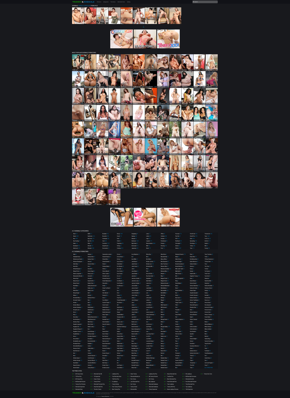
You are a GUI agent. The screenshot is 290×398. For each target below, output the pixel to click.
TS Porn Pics (78, 376)
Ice (118, 360)
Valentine (208, 283)
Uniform (208, 241)
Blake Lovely (91, 326)
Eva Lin (119, 278)
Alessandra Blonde (78, 276)
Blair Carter (91, 324)
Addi (75, 254)
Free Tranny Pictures (117, 386)
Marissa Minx (164, 271)
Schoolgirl (178, 243)
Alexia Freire (76, 283)
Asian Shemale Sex (171, 373)
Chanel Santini (106, 261)
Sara (192, 278)
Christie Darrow (106, 278)
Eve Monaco (120, 285)
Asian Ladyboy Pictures (172, 389)
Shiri (191, 309)
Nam (162, 338)
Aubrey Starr (91, 259)
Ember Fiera (106, 365)
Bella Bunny (91, 309)
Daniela (104, 317)
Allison (75, 295)
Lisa (148, 331)
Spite (192, 336)
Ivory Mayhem (136, 254)
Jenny (134, 297)
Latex (148, 233)
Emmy (119, 259)
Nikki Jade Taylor (180, 268)
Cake (89, 350)
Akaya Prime (77, 271)
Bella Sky (90, 312)
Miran (163, 321)
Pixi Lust (177, 338)
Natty (177, 256)
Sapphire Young (195, 276)
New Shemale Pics (171, 379)
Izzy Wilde (135, 259)
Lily (147, 321)
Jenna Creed (135, 288)
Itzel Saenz (120, 365)
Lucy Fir (148, 350)
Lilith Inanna (149, 319)
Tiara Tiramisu (209, 254)
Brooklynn (91, 338)
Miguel (163, 300)
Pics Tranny (133, 379)
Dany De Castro (106, 324)
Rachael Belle (179, 362)
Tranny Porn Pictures (80, 384)
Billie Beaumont (92, 319)
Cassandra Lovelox (107, 254)
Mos (162, 329)
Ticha (207, 256)
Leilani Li (149, 300)
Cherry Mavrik (106, 271)
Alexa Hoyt (76, 278)
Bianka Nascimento (93, 317)
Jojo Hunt (134, 317)
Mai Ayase (149, 360)
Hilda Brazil (120, 343)
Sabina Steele (194, 264)
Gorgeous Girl (121, 317)
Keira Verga (135, 350)
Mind (163, 312)
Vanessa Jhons (209, 288)
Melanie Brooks (165, 283)
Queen (177, 358)
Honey (119, 353)
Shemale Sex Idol (190, 379)
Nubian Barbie (179, 290)
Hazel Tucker (120, 338)
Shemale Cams (121, 1)
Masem (163, 273)
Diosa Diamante (106, 343)
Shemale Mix (133, 389)
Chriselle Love (106, 276)
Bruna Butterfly (92, 341)
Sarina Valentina (195, 285)
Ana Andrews (77, 319)
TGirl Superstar (189, 389)
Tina (206, 264)
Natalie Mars (164, 365)
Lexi (148, 309)
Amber (75, 302)
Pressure (177, 353)
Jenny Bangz (135, 300)
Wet (206, 245)
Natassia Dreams (180, 254)
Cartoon (90, 365)
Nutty (177, 295)
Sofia (191, 324)
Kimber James (150, 261)
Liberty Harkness (151, 314)
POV (177, 238)
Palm (177, 305)
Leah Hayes (149, 290)
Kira (147, 268)
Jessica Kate (135, 309)
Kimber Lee (150, 264)
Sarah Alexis (193, 280)
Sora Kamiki (193, 331)
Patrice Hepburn (179, 319)
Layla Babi (149, 288)
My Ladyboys (152, 381)
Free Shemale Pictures (191, 381)
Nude (148, 248)
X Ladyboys (115, 381)
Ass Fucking (76, 241)
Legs (148, 238)
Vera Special (208, 305)
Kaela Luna (135, 321)
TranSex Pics (170, 376)
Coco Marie (105, 300)
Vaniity (207, 290)
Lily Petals (149, 326)
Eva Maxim (120, 280)
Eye (118, 290)
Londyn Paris (149, 346)
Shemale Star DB (98, 373)
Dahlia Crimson (106, 309)
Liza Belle (149, 338)
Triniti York (207, 273)
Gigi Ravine (120, 307)
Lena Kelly (149, 302)
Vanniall (207, 295)
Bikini (90, 243)
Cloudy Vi (105, 295)
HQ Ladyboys (189, 373)
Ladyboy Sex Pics (153, 373)
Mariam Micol (165, 266)
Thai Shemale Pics (190, 384)
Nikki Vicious (179, 273)
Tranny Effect (97, 381)
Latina (148, 236)
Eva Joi (119, 276)
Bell (89, 302)
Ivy (133, 256)
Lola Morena (150, 343)
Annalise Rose (77, 343)
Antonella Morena (78, 346)
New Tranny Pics (116, 389)
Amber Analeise (77, 307)
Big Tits (91, 241)
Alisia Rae (76, 290)
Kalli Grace (135, 324)
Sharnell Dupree (194, 305)
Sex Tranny (133, 384)
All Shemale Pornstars (191, 376)
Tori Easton (208, 271)
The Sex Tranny (97, 389)
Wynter (207, 336)
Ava (89, 266)
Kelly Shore (135, 355)
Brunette (105, 236)
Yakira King (208, 338)
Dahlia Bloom (106, 307)
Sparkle (192, 333)
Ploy (177, 341)
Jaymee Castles (136, 283)
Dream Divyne (106, 353)
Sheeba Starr (194, 307)
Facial (119, 236)
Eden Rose (105, 360)
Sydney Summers (195, 353)
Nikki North (178, 271)
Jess (133, 302)
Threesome (208, 233)
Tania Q (193, 355)
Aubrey (90, 254)
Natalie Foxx (164, 362)
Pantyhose (164, 241)
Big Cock (91, 238)
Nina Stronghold (179, 278)
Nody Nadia (178, 283)
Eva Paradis (120, 283)
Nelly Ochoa (178, 259)
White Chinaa (208, 326)
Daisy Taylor (106, 314)
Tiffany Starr (209, 261)
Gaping (134, 236)
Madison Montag (150, 358)
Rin (176, 367)
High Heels (135, 243)
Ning (176, 280)
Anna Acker (76, 338)
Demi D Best (106, 333)
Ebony (120, 233)
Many (148, 367)
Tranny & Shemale (105, 396)
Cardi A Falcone (92, 355)
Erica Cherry (120, 261)
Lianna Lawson (150, 312)
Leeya (148, 295)
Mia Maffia (164, 292)
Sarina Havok (193, 283)
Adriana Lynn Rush (78, 259)
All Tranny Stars (79, 373)
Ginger (119, 312)
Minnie (163, 314)
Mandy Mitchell (150, 365)
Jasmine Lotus (136, 280)
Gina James (120, 309)
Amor (75, 312)
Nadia (163, 333)
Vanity (206, 292)
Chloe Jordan (106, 273)
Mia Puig (163, 295)
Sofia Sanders (193, 329)
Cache (90, 346)
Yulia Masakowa (209, 353)
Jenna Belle (135, 285)
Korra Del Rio (150, 273)
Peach (177, 324)
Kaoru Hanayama (136, 329)
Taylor (192, 360)
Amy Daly (76, 317)
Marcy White (164, 259)
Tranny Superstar (153, 389)
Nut (176, 292)
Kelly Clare (135, 353)
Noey (177, 285)
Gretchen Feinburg (122, 326)
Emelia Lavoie (106, 367)
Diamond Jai (105, 341)
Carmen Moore (92, 360)
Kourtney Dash (150, 276)
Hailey (119, 331)
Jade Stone (135, 264)
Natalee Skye (164, 358)
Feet (119, 238)
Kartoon (134, 336)
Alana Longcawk (77, 273)
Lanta (148, 285)
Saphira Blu (193, 273)
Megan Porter (165, 278)
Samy (192, 268)
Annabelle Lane (77, 341)
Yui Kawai (208, 350)
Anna (75, 336)
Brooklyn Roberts (92, 336)
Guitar (119, 329)
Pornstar (178, 233)
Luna (148, 353)
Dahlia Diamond (106, 312)
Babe (75, 243)
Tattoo (192, 245)
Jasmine (134, 276)
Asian (76, 236)
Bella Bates (91, 307)
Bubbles (90, 343)
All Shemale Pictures (80, 381)
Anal (75, 233)
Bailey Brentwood (92, 285)
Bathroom (76, 248)
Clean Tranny (133, 373)
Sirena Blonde (193, 314)
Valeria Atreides (209, 285)
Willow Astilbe (208, 329)
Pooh (177, 346)
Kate (133, 341)
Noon (177, 288)
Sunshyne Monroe (195, 346)
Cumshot (105, 243)
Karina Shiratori (136, 331)
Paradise (178, 309)
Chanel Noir (105, 259)
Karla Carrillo (136, 333)
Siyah (191, 317)
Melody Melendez (165, 285)
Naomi (163, 348)
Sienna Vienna (194, 312)
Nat (162, 355)
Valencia (207, 278)
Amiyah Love (77, 309)
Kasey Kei (135, 338)
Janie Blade (135, 273)
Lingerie (149, 241)
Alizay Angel (77, 292)
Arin (75, 353)
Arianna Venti (77, 348)
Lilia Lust (149, 317)
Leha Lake (149, 297)
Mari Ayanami (165, 261)
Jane (133, 268)
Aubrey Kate (91, 256)
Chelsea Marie (106, 266)
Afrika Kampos (77, 268)
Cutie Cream (105, 305)
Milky (162, 302)
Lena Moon (149, 305)
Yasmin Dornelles (209, 341)
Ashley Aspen (77, 358)
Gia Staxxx (120, 302)
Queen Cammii (179, 360)
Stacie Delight (193, 338)
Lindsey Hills (149, 329)
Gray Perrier (120, 324)
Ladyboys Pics (115, 373)
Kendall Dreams (136, 360)
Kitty (148, 271)
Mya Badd (164, 331)
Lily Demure (149, 324)
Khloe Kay (149, 254)
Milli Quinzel (164, 307)
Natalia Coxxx (165, 360)
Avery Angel (91, 271)
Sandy (192, 271)
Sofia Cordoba (194, 326)
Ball (89, 292)
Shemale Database (153, 384)
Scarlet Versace (194, 295)
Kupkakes (149, 278)
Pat (176, 317)
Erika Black (120, 264)
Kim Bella (148, 259)
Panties (163, 238)
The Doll (192, 365)
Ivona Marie (120, 367)
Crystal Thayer (106, 302)
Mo (162, 324)
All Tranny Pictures (153, 376)
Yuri (206, 355)
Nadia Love (164, 336)
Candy (90, 353)
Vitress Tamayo (209, 314)
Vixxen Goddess (209, 319)
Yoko (206, 348)
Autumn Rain (91, 264)
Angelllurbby (77, 333)
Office (163, 233)
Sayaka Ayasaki (194, 292)
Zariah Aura (208, 358)
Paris (177, 312)
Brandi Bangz (92, 331)
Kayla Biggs (135, 346)
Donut (104, 350)
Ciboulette (105, 283)
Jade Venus (135, 266)
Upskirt (207, 243)
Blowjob (91, 248)
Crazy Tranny (97, 379)
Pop (177, 348)
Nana (162, 341)
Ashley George (77, 360)
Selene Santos (194, 297)
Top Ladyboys (189, 386)
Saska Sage (193, 290)
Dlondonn (105, 346)
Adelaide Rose (77, 256)
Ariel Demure (77, 350)
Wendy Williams (209, 324)
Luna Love (149, 355)
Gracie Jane (120, 321)
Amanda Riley (77, 297)
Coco (104, 297)
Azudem (90, 278)
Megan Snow (164, 280)
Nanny (163, 346)
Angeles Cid (77, 326)
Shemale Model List (135, 376)
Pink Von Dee (178, 333)
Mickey (163, 297)
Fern (118, 292)
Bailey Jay (91, 288)
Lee (147, 292)
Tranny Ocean (133, 386)
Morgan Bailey (165, 326)
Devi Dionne (105, 336)
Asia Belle (76, 362)
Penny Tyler (178, 331)
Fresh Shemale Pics (172, 381)
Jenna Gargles (136, 290)
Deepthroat (105, 245)
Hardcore (135, 241)
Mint (162, 317)
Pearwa (177, 329)
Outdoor (164, 236)
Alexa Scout (76, 280)
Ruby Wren (193, 256)
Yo (206, 346)
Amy (75, 314)
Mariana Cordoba (166, 268)
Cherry (104, 268)
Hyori (119, 358)
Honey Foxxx (120, 355)
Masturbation (150, 243)
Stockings (193, 243)
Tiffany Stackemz (209, 259)
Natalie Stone (164, 367)
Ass (75, 238)
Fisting (119, 245)
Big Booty (91, 236)
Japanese (135, 248)
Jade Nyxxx (135, 261)
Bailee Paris (91, 283)
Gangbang (135, 233)
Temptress (193, 362)
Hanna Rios (120, 333)
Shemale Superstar (80, 386)
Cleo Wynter (106, 292)
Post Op (178, 236)
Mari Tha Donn (165, 264)
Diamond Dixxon (107, 338)
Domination (105, 248)
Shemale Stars (79, 389)
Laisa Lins (149, 283)
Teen (192, 248)
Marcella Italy (164, 256)
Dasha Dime (105, 331)
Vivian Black (208, 317)
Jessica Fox (135, 307)
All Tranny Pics (78, 379)
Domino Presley (106, 348)
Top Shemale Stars (116, 376)
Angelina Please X (78, 329)
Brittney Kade (92, 333)
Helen (119, 341)
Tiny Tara (207, 266)
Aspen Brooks (77, 365)
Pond (177, 343)
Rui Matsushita (194, 259)
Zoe (206, 360)
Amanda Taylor (77, 300)
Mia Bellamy (164, 288)
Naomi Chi (164, 350)
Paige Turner (179, 302)
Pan (176, 307)
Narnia (163, 353)
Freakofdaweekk (121, 300)
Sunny (192, 341)
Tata (192, 358)
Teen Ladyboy (170, 384)
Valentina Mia (209, 280)
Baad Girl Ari (91, 280)
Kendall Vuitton (136, 365)
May (162, 276)
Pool (163, 248)
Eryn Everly (120, 273)
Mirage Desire (165, 319)
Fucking (120, 248)
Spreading (193, 241)
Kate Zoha (135, 343)
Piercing (164, 245)
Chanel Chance (106, 256)
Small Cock (193, 233)
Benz (90, 314)
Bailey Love (91, 290)
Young (207, 248)
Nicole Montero (180, 266)
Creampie (105, 238)
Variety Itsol (208, 297)
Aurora (90, 261)
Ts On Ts (208, 238)
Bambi (90, 295)
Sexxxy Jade (193, 302)
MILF (148, 245)
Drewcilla (105, 355)
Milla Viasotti (164, 305)
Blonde (90, 245)
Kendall (134, 358)
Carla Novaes (91, 358)
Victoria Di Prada (209, 307)
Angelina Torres (78, 331)
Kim (147, 256)
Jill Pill (134, 314)
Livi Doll (148, 336)
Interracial (135, 245)
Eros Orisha (120, 271)
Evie (118, 288)
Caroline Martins (92, 362)
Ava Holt (90, 268)
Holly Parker (120, 348)
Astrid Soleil (76, 367)
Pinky (177, 336)
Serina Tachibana (195, 300)
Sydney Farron (194, 350)
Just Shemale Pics (134, 381)
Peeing (163, 243)
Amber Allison (77, 305)
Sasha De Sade (194, 288)
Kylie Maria (149, 280)
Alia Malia (76, 285)
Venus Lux (208, 300)
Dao (104, 326)
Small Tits (193, 236)
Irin (118, 362)
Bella (90, 305)
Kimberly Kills (150, 266)
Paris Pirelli (178, 314)
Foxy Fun (120, 297)
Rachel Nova (179, 365)
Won (206, 333)
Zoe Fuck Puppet (209, 362)
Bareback (76, 245)
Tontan (207, 268)
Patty (177, 321)
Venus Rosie (208, 302)
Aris (74, 355)
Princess (178, 355)
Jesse (134, 305)
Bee (89, 300)
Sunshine (192, 343)
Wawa (207, 321)
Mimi (163, 309)
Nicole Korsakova (179, 264)
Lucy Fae (148, 348)
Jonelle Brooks (136, 319)
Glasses (134, 238)
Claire (104, 290)
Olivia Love (178, 300)
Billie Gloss (91, 321)
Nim (177, 276)
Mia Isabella (164, 290)
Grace (119, 319)
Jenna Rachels (136, 292)
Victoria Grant (209, 309)
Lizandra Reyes (150, 341)
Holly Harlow (120, 346)
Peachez (178, 326)
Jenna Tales (135, 295)
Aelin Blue (76, 264)
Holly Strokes (121, 350)
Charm (104, 264)
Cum (104, 241)
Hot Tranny (151, 379)
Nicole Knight (178, 261)
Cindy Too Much (106, 288)
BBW (90, 233)
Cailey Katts (91, 348)
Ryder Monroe (194, 261)
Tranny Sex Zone (208, 373)
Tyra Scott (208, 276)
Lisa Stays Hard (150, 333)
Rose (192, 254)
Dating (128, 1)
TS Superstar (97, 376)
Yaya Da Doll (208, 343)
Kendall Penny (136, 362)
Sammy (192, 266)
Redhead (178, 241)
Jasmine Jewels (136, 278)
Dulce (104, 358)
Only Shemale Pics (98, 386)
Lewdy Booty (150, 307)
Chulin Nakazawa (107, 280)
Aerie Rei (75, 266)
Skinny (178, 248)
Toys (207, 236)
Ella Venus (105, 362)
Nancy (163, 343)
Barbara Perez (92, 297)
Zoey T (207, 365)
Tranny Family (115, 384)
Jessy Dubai (135, 312)
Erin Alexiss (120, 266)
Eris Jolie (120, 268)
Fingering (120, 243)
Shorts (177, 245)
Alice (75, 288)
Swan (192, 348)
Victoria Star (208, 312)
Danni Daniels (106, 321)
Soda (191, 321)
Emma (119, 254)
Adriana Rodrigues (78, 261)
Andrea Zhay (76, 321)
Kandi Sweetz (136, 326)
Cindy (104, 285)
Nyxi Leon (178, 297)
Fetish (119, 241)
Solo (192, 238)
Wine (206, 331)
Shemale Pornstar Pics (99, 384)
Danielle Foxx (106, 319)
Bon (89, 329)
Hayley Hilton (121, 336)
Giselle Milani (120, 314)
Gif (118, 305)
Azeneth (90, 276)
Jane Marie (135, 271)
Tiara (192, 367)
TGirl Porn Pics (115, 379)
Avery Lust (91, 273)
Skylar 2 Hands (194, 319)
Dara (104, 329)
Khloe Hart (135, 367)
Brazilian (105, 233)
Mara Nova (164, 254)
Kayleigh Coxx (136, 348)
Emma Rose (120, 256)
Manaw (148, 362)
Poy (177, 350)
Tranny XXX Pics (171, 386)
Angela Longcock (77, 324)
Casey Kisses (91, 367)
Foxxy (119, 295)
